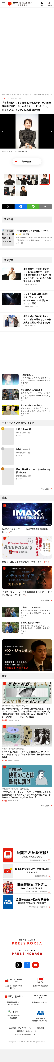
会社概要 (12, 1028)
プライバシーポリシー (26, 1028)
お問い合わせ (31, 1031)
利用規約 (40, 1028)
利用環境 (20, 1031)
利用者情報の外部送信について (26, 1035)
